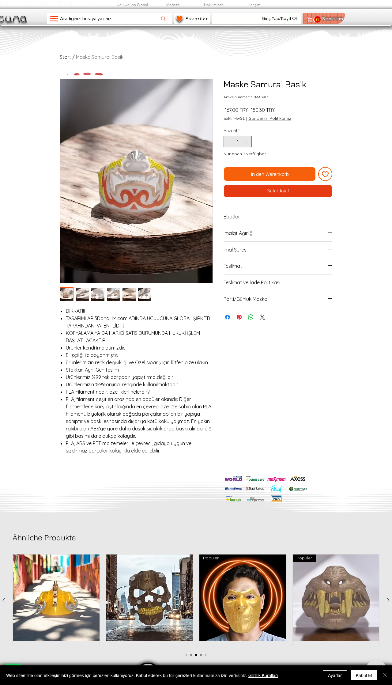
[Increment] (247, 141)
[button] (313, 19)
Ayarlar (335, 675)
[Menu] (54, 18)
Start (65, 57)
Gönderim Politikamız (269, 118)
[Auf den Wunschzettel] (325, 174)
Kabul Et (364, 675)
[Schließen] (384, 675)
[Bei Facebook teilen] (227, 317)
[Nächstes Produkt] (388, 600)
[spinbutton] (237, 141)
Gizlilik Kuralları (263, 675)
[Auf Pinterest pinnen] (239, 317)
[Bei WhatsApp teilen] (250, 317)
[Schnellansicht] (56, 597)
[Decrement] (228, 141)
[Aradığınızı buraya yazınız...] (163, 18)
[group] (196, 600)
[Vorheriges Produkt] (3, 600)
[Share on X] (262, 317)
